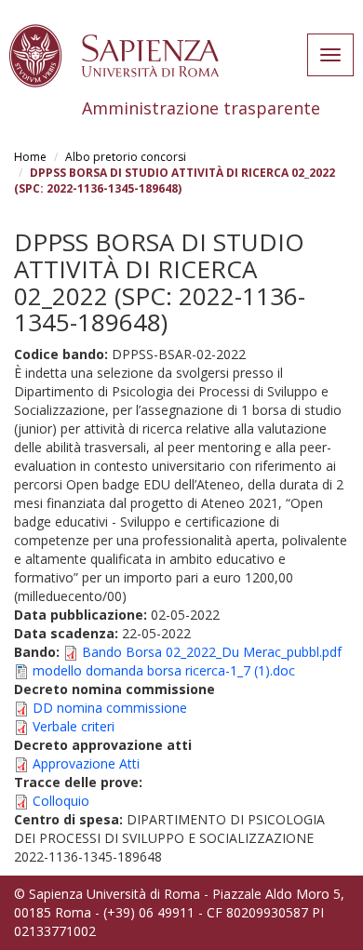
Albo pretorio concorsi (125, 157)
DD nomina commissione (110, 707)
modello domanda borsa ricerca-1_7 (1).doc (164, 670)
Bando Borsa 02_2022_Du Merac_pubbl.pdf (212, 652)
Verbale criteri (73, 726)
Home (30, 157)
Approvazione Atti (86, 763)
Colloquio (61, 801)
